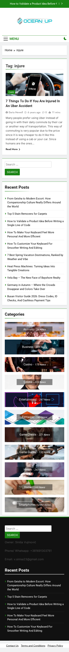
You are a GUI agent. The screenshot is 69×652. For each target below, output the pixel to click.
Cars (11, 92)
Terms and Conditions (33, 645)
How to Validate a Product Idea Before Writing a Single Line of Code (32, 3)
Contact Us (12, 645)
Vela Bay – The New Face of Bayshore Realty (33, 277)
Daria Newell (16, 112)
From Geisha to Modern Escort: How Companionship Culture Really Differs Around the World (34, 202)
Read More (12, 149)
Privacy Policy (55, 645)
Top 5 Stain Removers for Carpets (27, 213)
